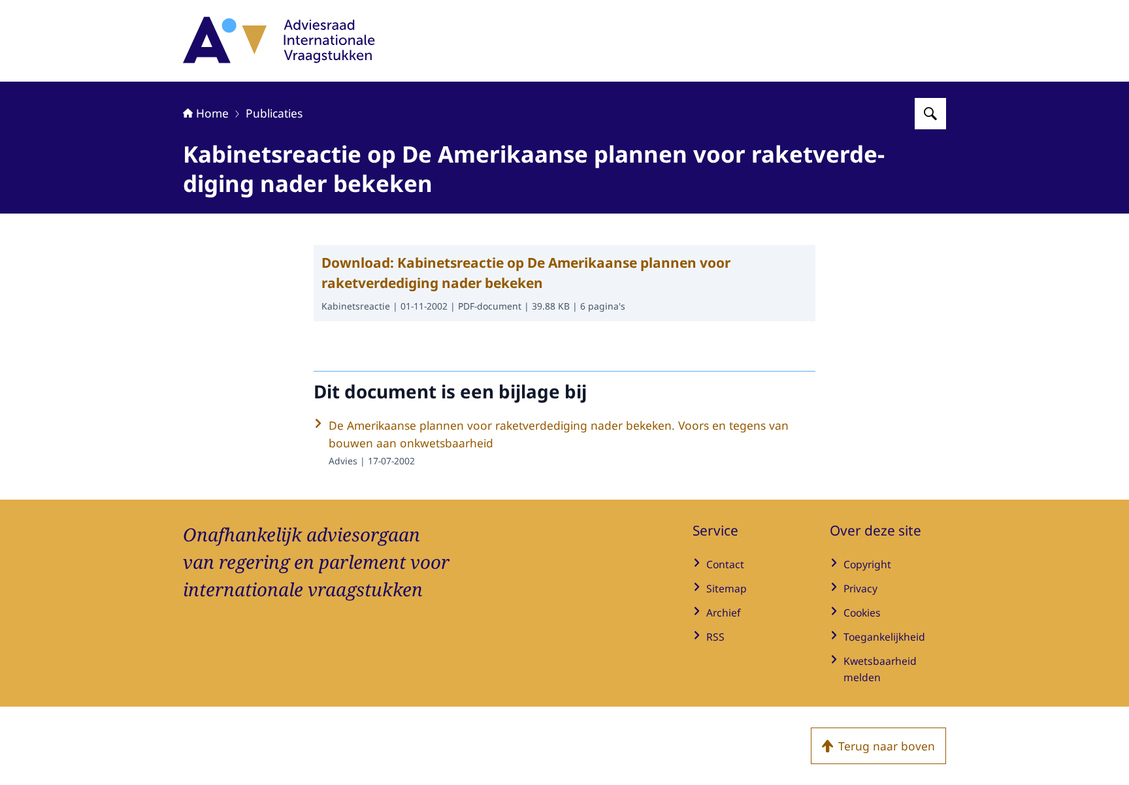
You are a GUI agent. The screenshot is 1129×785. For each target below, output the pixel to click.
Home (212, 113)
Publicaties (274, 113)
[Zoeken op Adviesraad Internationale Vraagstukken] (930, 113)
